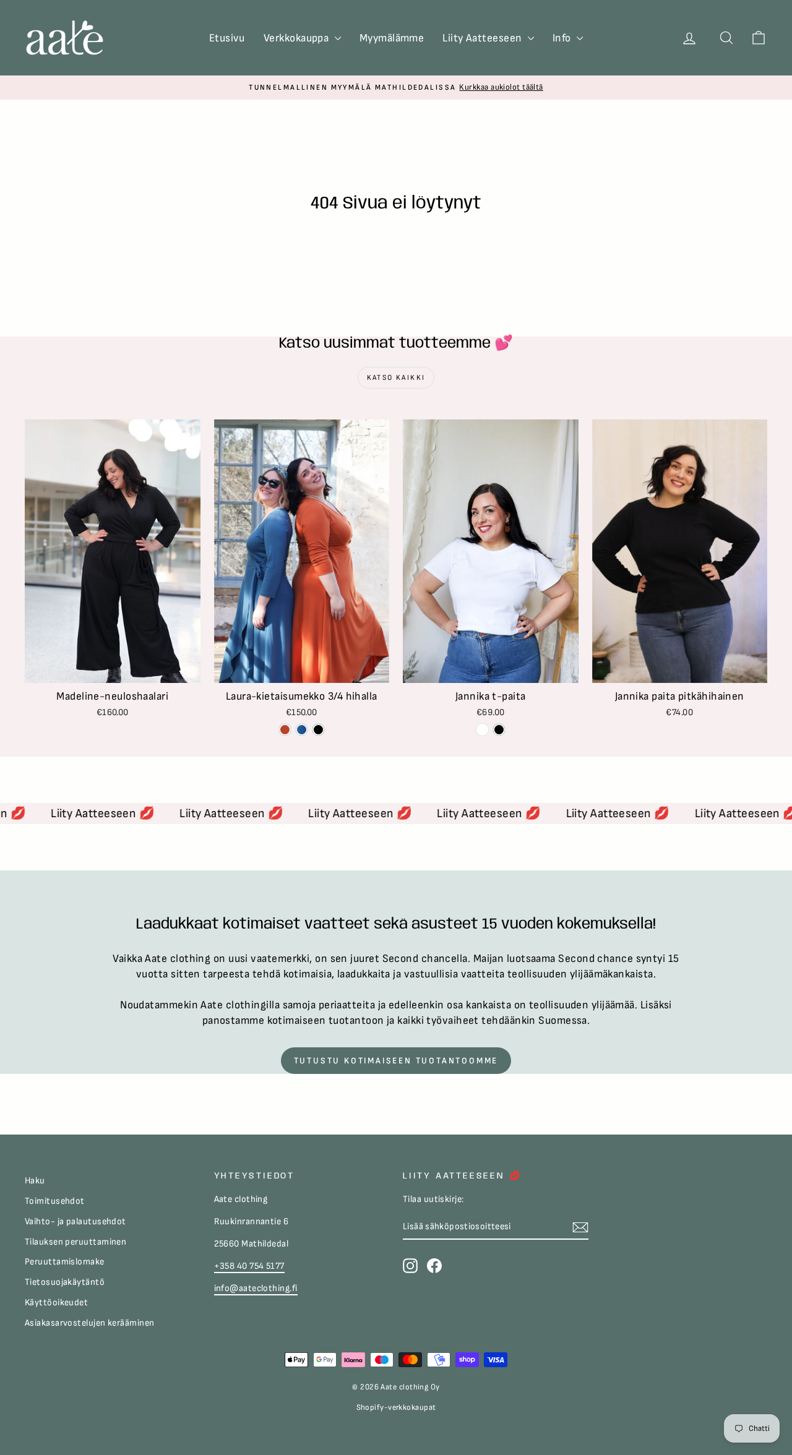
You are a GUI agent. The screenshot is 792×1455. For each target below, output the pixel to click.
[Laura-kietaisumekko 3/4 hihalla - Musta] (318, 730)
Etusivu (227, 38)
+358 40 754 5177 (249, 1266)
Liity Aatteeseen (483, 38)
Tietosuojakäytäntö (65, 1282)
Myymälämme (391, 38)
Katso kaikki (396, 377)
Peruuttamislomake (65, 1262)
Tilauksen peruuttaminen (75, 1242)
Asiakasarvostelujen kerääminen (90, 1323)
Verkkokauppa (298, 38)
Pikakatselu (113, 669)
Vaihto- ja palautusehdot (75, 1221)
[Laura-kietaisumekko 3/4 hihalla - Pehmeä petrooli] (302, 730)
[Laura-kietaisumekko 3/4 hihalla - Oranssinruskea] (285, 730)
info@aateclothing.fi (256, 1288)
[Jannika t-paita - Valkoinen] (482, 730)
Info (563, 38)
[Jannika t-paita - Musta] (499, 730)
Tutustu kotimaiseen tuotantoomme (396, 1060)
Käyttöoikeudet (56, 1302)
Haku (35, 1181)
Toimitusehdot (55, 1201)
